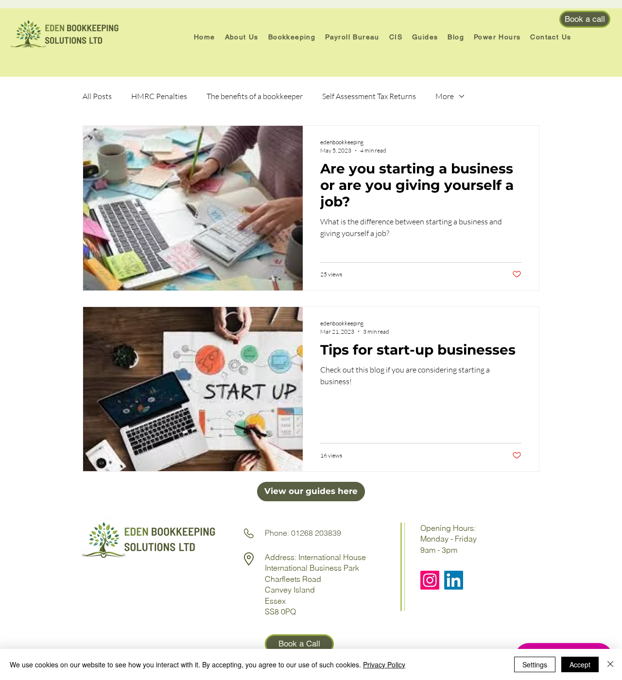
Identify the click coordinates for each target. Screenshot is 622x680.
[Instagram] (429, 580)
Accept (580, 664)
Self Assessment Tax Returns (369, 96)
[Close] (610, 664)
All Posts (97, 96)
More (444, 96)
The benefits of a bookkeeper (255, 96)
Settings (534, 664)
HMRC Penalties (159, 96)
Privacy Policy (384, 664)
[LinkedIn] (453, 580)
